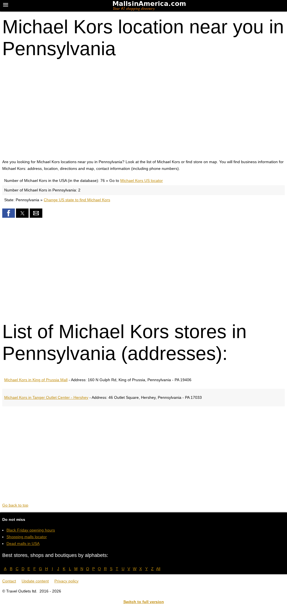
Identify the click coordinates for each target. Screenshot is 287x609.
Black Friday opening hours (30, 530)
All (158, 568)
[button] (8, 213)
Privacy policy (66, 581)
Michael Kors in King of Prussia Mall (36, 380)
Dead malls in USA (23, 543)
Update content (35, 581)
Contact (9, 581)
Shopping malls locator (26, 537)
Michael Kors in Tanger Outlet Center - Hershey (46, 397)
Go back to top (15, 505)
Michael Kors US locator (141, 180)
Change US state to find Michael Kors (77, 200)
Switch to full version (143, 601)
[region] (143, 108)
